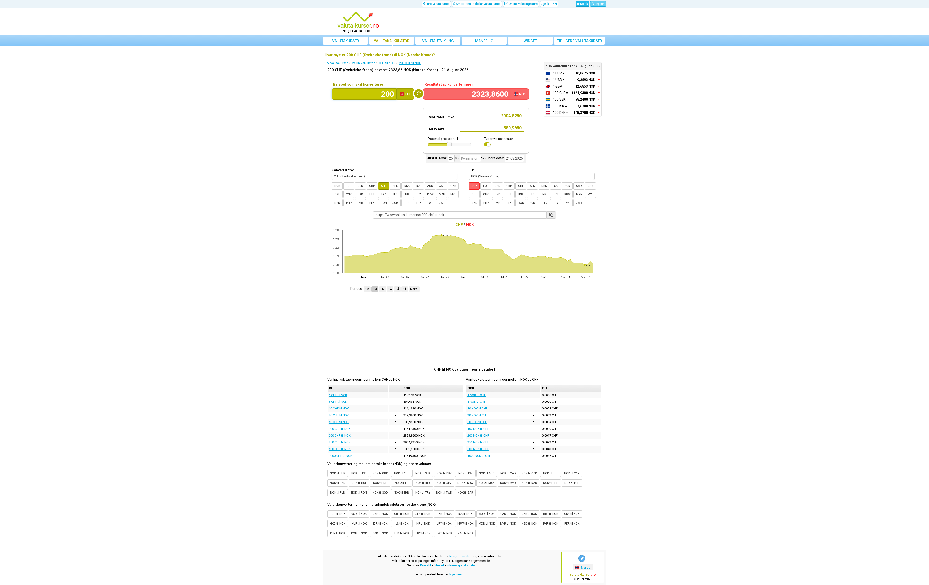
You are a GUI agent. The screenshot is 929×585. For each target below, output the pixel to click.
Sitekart (439, 565)
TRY (418, 203)
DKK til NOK (444, 514)
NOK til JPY (444, 483)
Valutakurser (345, 41)
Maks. (414, 289)
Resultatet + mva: (441, 117)
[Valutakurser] (358, 20)
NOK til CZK (529, 473)
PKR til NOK (571, 523)
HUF (372, 194)
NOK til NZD (529, 483)
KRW (430, 194)
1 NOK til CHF (476, 395)
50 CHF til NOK (339, 422)
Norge (585, 567)
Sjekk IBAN (549, 4)
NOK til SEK (422, 473)
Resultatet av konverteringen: (449, 84)
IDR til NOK (380, 523)
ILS (395, 194)
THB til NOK (401, 533)
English (599, 4)
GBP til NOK (380, 514)
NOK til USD (359, 473)
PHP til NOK (550, 523)
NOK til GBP (380, 473)
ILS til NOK (401, 523)
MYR (453, 194)
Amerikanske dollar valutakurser (478, 4)
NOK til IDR (380, 483)
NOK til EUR (337, 473)
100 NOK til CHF (478, 429)
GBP (372, 186)
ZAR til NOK (465, 533)
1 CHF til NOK (338, 395)
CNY (349, 194)
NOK (337, 186)
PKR (360, 203)
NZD (337, 203)
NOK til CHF (401, 473)
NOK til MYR (508, 483)
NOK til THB (401, 492)
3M (375, 289)
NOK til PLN (337, 492)
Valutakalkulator (392, 41)
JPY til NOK (444, 523)
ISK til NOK (465, 514)
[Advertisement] (500, 22)
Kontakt (425, 565)
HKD (360, 194)
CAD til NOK (508, 514)
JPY (418, 194)
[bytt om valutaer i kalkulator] (418, 93)
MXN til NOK (487, 523)
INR (407, 194)
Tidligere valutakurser (579, 41)
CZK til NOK (529, 514)
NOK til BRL (550, 473)
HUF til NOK (359, 523)
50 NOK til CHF (477, 422)
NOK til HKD (337, 483)
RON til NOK (359, 533)
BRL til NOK (550, 514)
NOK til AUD (486, 473)
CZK (453, 186)
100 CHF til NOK (340, 429)
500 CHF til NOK (340, 449)
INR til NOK (423, 523)
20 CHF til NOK (339, 415)
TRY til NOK (422, 533)
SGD (395, 203)
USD (360, 186)
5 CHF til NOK (338, 401)
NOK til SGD (380, 492)
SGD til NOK (380, 533)
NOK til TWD (444, 492)
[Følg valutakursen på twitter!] (581, 558)
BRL (337, 194)
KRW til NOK (465, 523)
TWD (430, 203)
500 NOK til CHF (478, 449)
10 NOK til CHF (477, 408)
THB (407, 203)
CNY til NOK (571, 514)
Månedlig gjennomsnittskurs (484, 42)
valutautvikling (438, 41)
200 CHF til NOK (340, 435)
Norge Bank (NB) (461, 556)
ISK (418, 186)
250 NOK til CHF (478, 442)
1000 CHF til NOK (340, 456)
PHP (349, 203)
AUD (430, 186)
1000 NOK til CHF (479, 456)
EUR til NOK (337, 514)
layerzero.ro (457, 574)
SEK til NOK (422, 514)
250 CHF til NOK (340, 442)
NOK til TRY (422, 492)
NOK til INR (423, 483)
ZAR (442, 203)
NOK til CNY (571, 473)
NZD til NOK (529, 523)
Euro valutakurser (437, 4)
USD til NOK (359, 514)
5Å (404, 289)
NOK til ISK (465, 473)
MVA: (443, 158)
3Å (397, 289)
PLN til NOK (337, 533)
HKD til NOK (337, 523)
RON (384, 203)
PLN (372, 203)
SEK (395, 186)
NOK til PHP (550, 483)
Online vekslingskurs (523, 4)
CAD (442, 186)
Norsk (583, 4)
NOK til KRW (465, 483)
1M (367, 289)
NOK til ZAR (465, 492)
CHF (383, 186)
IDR (383, 194)
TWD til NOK (444, 533)
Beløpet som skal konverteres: (359, 84)
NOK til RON (359, 492)
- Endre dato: (494, 158)
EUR (349, 186)
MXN (442, 194)
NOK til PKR (571, 483)
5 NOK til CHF (476, 401)
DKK (407, 186)
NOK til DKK (444, 473)
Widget (530, 41)
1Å (390, 289)
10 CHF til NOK (339, 408)
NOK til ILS (401, 483)
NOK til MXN (487, 483)
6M (383, 289)
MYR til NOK (508, 523)
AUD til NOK (486, 514)
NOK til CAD (508, 473)
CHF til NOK (401, 514)
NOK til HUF (359, 483)
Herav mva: (437, 129)
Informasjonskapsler (461, 565)
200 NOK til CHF (478, 435)
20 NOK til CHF (477, 415)
